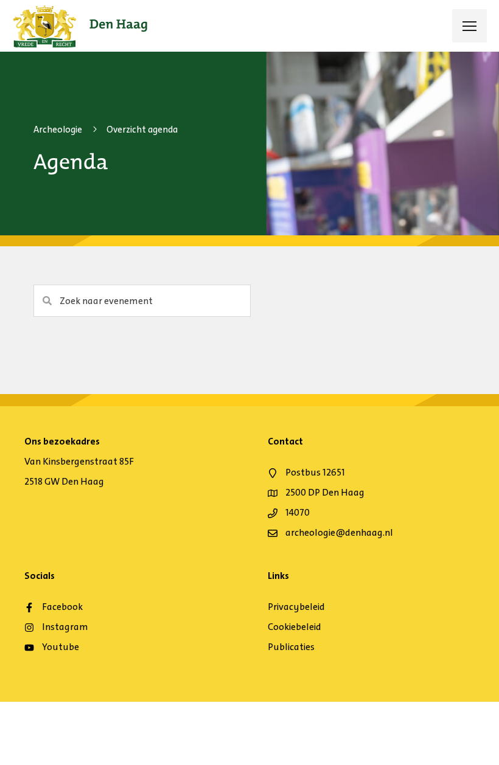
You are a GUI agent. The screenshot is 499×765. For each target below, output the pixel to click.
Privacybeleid (296, 606)
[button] (49, 301)
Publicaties (291, 646)
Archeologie (57, 129)
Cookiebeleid (294, 626)
